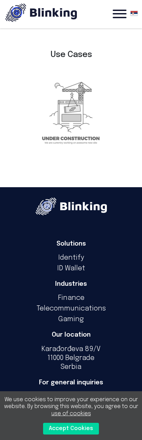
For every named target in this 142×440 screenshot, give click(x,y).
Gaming (71, 319)
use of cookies (71, 414)
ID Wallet (71, 268)
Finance (71, 298)
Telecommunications (71, 308)
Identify (71, 257)
